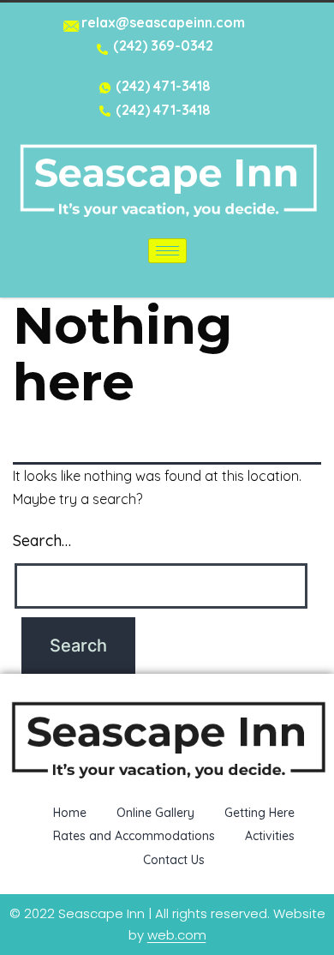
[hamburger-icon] (167, 250)
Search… (42, 540)
